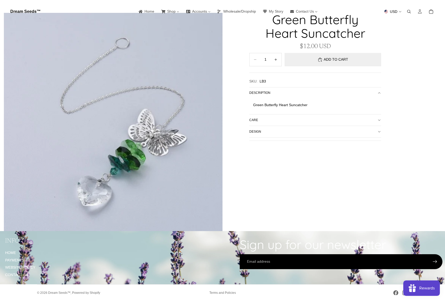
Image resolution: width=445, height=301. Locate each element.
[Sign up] (435, 261)
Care (253, 120)
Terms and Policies (222, 293)
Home (10, 253)
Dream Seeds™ (59, 293)
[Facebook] (396, 293)
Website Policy (20, 267)
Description (259, 93)
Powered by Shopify (86, 293)
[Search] (409, 11)
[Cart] (431, 11)
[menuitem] (146, 11)
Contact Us (16, 275)
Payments (14, 260)
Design (255, 131)
